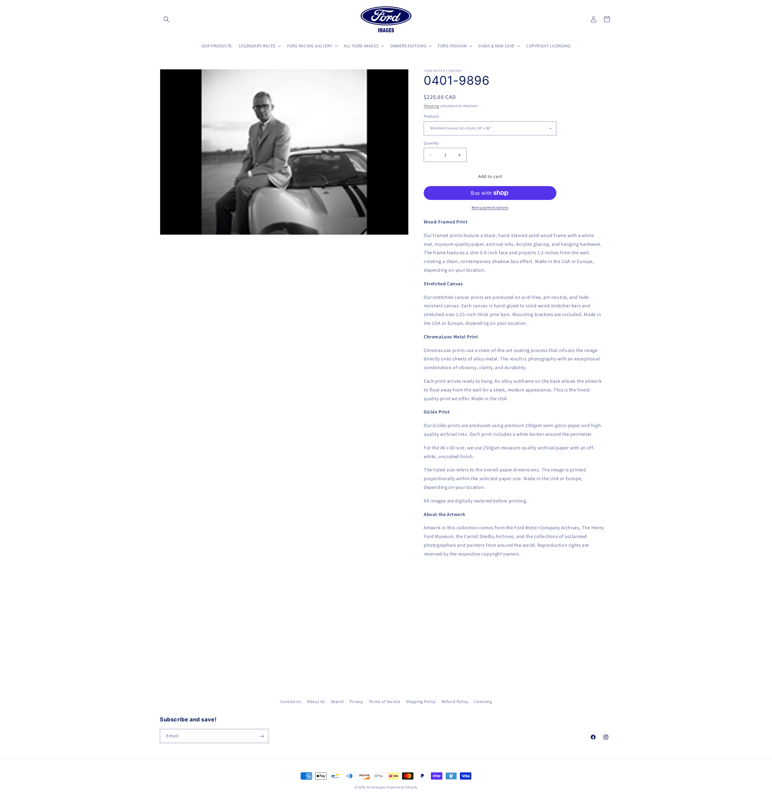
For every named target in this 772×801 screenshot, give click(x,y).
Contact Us (291, 701)
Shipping (431, 105)
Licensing (483, 701)
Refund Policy (454, 701)
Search (337, 701)
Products (431, 116)
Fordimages (376, 787)
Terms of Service (384, 701)
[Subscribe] (261, 736)
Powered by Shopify (401, 787)
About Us (316, 701)
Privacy (356, 701)
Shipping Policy (421, 701)
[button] (166, 19)
